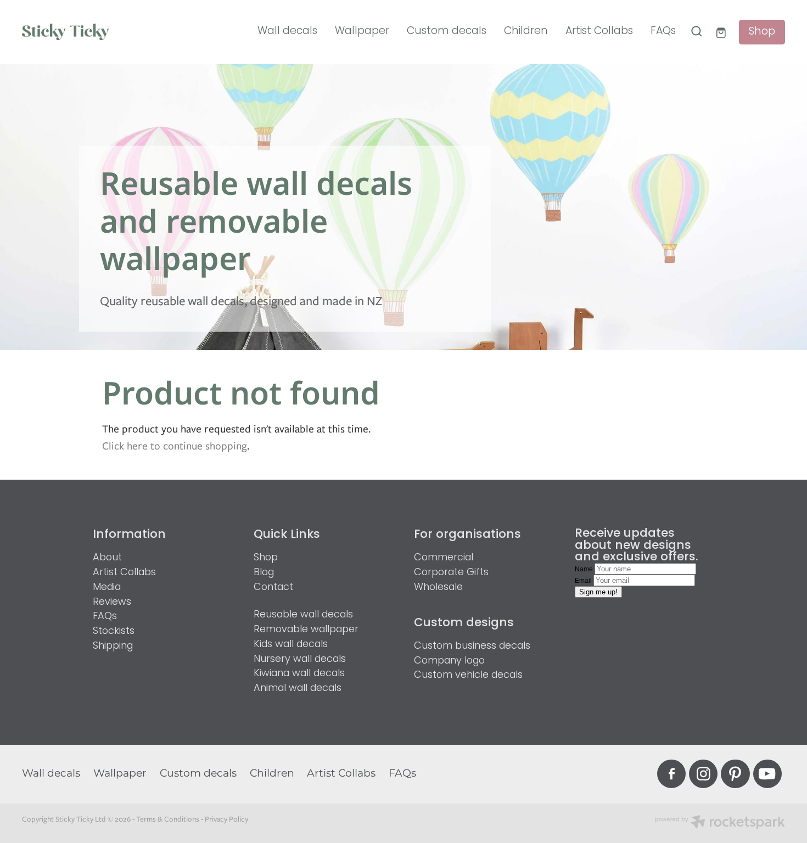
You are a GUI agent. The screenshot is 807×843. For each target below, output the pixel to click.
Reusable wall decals (303, 615)
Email (584, 581)
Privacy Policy (226, 818)
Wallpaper (362, 31)
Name (585, 569)
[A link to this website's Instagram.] (703, 774)
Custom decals (446, 31)
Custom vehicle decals (468, 675)
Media (107, 587)
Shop (762, 32)
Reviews (112, 602)
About (107, 558)
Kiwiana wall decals (299, 674)
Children (526, 31)
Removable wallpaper (306, 630)
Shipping (113, 646)
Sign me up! (598, 592)
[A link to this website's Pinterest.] (735, 774)
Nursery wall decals (300, 659)
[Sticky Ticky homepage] (98, 32)
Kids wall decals (291, 645)
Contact (273, 587)
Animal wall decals (297, 688)
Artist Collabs (599, 31)
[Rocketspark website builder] (719, 823)
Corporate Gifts (451, 573)
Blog (264, 573)
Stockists (113, 631)
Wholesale (438, 587)
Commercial (443, 558)
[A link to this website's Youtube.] (767, 774)
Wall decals (287, 31)
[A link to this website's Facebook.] (671, 774)
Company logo (449, 661)
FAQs (663, 31)
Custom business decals (472, 646)
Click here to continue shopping (174, 445)
